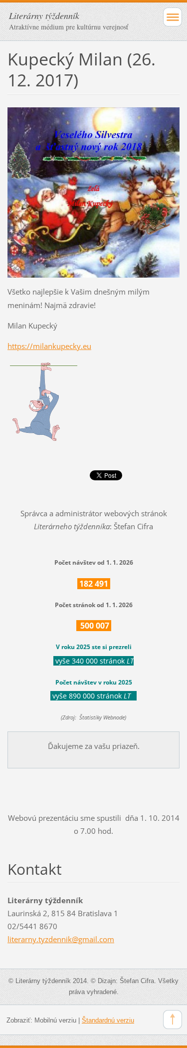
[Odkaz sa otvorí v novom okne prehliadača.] (93, 192)
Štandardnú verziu (108, 1020)
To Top (172, 1019)
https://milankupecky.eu (49, 346)
